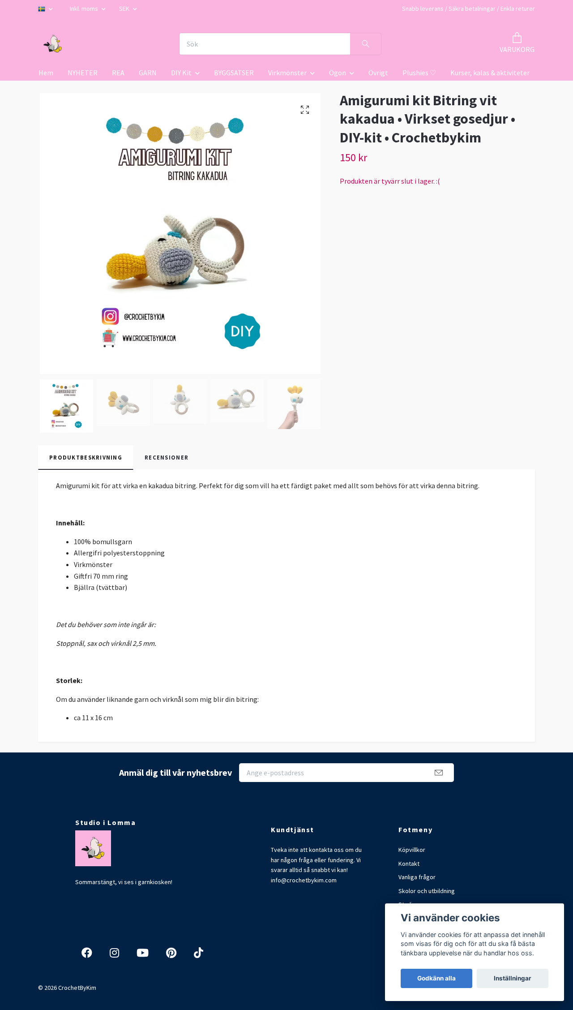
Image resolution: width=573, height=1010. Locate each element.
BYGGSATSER (234, 72)
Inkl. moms (84, 8)
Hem (45, 72)
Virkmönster (287, 72)
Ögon (337, 72)
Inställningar (512, 978)
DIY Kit (181, 72)
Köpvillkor (411, 850)
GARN (148, 72)
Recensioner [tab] (166, 457)
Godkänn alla (436, 978)
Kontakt (408, 864)
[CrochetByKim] (52, 44)
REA (118, 72)
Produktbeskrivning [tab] (85, 457)
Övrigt (378, 72)
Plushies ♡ (419, 72)
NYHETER (83, 72)
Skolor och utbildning (426, 891)
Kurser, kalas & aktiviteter (490, 72)
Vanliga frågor (417, 877)
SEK (125, 8)
